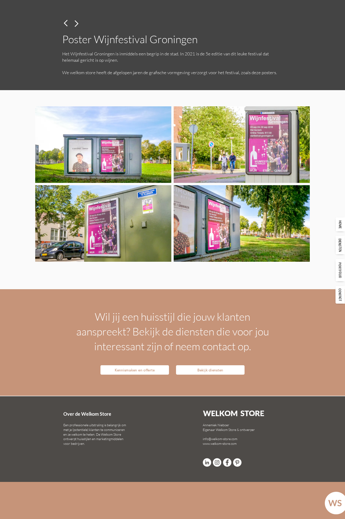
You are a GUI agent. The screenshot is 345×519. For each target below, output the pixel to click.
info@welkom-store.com (220, 439)
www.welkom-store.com (220, 444)
